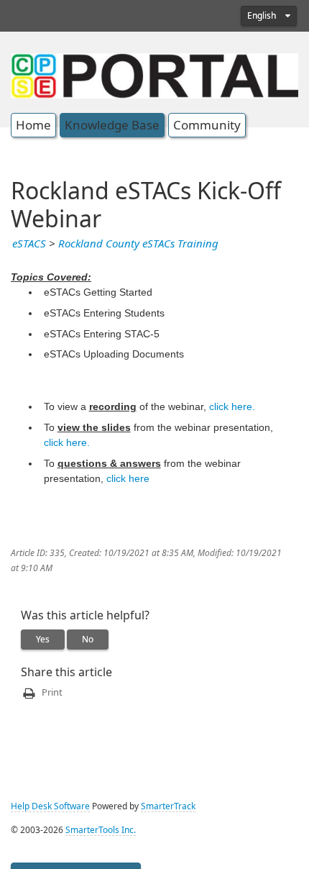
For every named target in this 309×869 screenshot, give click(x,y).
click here (127, 478)
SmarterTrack (168, 806)
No (87, 639)
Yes (43, 639)
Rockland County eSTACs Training (138, 243)
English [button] (262, 16)
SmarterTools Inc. (100, 830)
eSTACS (29, 243)
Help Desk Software (50, 806)
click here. (232, 406)
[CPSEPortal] (154, 74)
